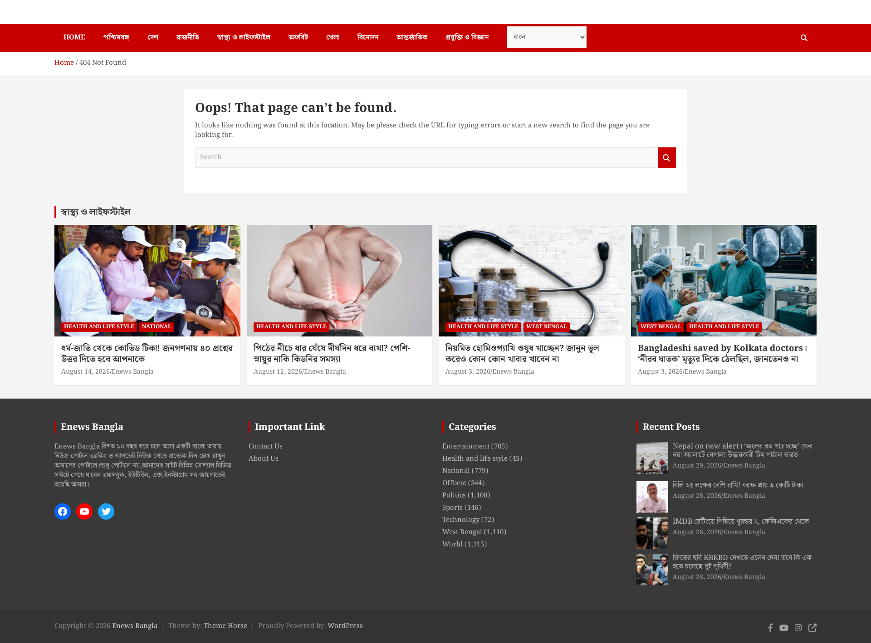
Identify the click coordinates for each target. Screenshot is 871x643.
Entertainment (465, 446)
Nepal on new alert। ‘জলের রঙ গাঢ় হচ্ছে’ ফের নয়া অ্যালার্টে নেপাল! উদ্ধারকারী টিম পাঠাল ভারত (742, 451)
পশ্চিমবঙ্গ (116, 37)
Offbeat (454, 483)
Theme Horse (225, 626)
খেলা (332, 37)
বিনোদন (367, 37)
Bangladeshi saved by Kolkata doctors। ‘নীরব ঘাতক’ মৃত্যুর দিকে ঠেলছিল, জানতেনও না (722, 354)
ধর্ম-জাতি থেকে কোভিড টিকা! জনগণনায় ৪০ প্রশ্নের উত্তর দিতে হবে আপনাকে (147, 354)
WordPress (345, 626)
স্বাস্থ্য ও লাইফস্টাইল (243, 37)
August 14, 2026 (85, 372)
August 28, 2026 (697, 496)
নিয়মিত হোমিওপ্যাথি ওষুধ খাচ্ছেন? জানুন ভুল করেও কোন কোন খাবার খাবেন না (522, 354)
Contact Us (266, 446)
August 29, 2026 (697, 466)
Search (667, 157)
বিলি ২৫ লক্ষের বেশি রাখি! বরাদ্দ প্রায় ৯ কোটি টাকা (738, 485)
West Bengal (546, 326)
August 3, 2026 (467, 372)
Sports (452, 507)
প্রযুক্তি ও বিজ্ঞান (467, 37)
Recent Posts (671, 427)
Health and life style (99, 326)
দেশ (152, 37)
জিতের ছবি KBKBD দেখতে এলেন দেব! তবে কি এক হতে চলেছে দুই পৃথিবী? (742, 562)
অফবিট (298, 37)
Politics (454, 495)
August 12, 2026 (278, 372)
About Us (264, 458)
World (452, 544)
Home (74, 37)
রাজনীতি (187, 37)
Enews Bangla (133, 372)
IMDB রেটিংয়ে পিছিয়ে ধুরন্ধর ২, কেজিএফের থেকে (741, 521)
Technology (461, 520)
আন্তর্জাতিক (411, 37)
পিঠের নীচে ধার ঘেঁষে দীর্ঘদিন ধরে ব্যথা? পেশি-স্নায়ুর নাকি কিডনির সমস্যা (332, 354)
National (156, 326)
